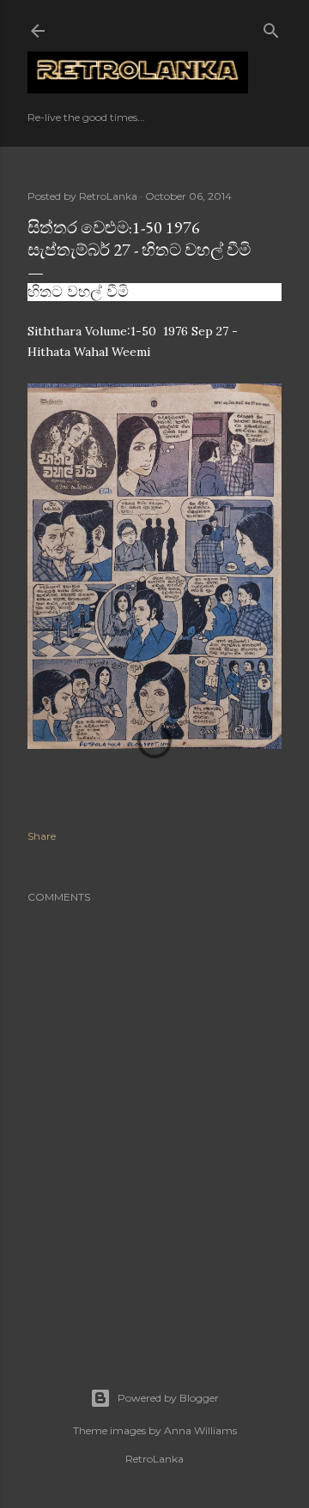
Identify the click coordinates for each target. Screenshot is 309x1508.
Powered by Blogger (168, 1397)
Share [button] (41, 835)
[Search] (271, 27)
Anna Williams (200, 1430)
